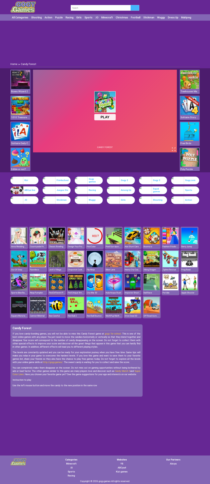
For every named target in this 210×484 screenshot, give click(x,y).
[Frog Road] (189, 266)
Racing (69, 17)
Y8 (121, 463)
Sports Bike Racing (19, 293)
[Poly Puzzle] (189, 166)
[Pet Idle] (171, 289)
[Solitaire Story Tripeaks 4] (189, 114)
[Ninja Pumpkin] (38, 289)
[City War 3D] (95, 289)
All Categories (20, 17)
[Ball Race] (152, 289)
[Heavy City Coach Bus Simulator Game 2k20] (133, 266)
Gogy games (92, 180)
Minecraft (107, 17)
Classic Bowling (56, 246)
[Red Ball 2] (76, 312)
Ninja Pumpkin (36, 293)
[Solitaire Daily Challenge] (20, 140)
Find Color (91, 246)
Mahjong (186, 17)
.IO (96, 17)
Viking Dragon (150, 270)
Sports (88, 17)
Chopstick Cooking (76, 270)
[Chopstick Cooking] (76, 266)
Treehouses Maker (189, 91)
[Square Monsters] (19, 312)
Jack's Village (55, 270)
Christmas (122, 17)
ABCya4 (122, 467)
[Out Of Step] (19, 266)
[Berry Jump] (189, 243)
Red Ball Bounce (94, 316)
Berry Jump (186, 246)
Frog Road (186, 270)
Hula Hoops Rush (113, 293)
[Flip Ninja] (95, 266)
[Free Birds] (189, 140)
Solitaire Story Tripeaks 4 (189, 117)
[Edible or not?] (20, 166)
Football (135, 17)
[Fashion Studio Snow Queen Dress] (171, 243)
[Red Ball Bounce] (95, 312)
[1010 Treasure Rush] (20, 114)
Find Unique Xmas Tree (78, 293)
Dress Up (173, 17)
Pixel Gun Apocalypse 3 (116, 246)
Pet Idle (166, 293)
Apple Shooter (187, 293)
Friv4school (63, 180)
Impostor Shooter (133, 293)
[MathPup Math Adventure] (114, 312)
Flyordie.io (34, 270)
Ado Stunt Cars (132, 246)
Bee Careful (54, 316)
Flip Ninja (91, 270)
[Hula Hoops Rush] (114, 289)
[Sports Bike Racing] (19, 289)
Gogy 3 (156, 180)
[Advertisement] (105, 41)
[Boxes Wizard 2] (20, 88)
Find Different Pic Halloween (62, 293)
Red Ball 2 (72, 316)
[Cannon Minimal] (38, 312)
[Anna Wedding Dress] (19, 243)
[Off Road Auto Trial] (152, 312)
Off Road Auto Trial (152, 316)
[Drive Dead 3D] (133, 312)
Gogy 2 (124, 180)
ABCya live (29, 190)
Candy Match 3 (122, 371)
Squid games (156, 190)
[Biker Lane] (114, 266)
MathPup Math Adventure (117, 316)
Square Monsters (19, 316)
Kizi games (122, 471)
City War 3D (92, 293)
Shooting (36, 17)
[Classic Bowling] (57, 243)
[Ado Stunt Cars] (133, 243)
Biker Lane (110, 270)
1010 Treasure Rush (20, 117)
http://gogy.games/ (53, 362)
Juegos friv (62, 190)
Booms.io (148, 246)
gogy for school (113, 333)
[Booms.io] (152, 243)
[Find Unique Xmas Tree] (76, 289)
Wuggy (161, 17)
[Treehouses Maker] (189, 88)
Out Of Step (16, 270)
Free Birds (185, 143)
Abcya (173, 463)
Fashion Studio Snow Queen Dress (178, 246)
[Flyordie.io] (38, 266)
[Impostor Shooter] (133, 289)
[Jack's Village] (57, 266)
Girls (79, 17)
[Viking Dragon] (152, 266)
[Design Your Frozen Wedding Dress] (76, 243)
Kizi (26, 180)
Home (13, 64)
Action (48, 17)
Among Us (126, 190)
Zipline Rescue (169, 270)
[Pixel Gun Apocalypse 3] (114, 243)
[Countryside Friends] (38, 243)
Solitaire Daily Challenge (20, 143)
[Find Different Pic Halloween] (57, 289)
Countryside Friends (39, 246)
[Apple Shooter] (189, 289)
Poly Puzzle (186, 169)
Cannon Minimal (37, 316)
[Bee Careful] (57, 312)
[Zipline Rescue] (171, 266)
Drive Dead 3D (131, 316)
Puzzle (59, 17)
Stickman (148, 17)
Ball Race (148, 293)
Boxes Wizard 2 (19, 91)
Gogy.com (190, 180)
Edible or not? (18, 169)
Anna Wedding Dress (20, 246)
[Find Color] (95, 243)
